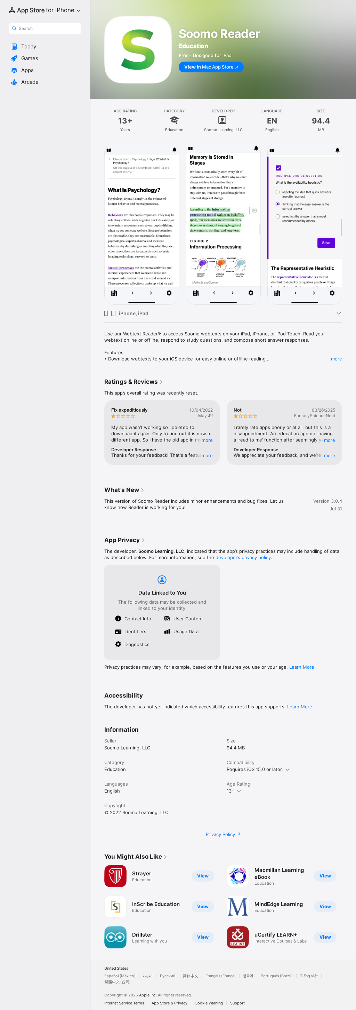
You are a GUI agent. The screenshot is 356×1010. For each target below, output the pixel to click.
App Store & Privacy (169, 1003)
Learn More (301, 667)
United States (116, 968)
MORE (207, 440)
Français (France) (220, 976)
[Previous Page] (97, 224)
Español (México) (120, 976)
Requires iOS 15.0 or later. (255, 769)
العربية (148, 976)
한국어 (248, 976)
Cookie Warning (209, 1003)
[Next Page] (349, 224)
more (336, 358)
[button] (45, 46)
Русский (168, 976)
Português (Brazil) (277, 976)
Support (237, 1003)
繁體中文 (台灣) (117, 982)
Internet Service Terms (124, 1003)
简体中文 (190, 976)
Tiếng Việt (309, 976)
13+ (231, 791)
